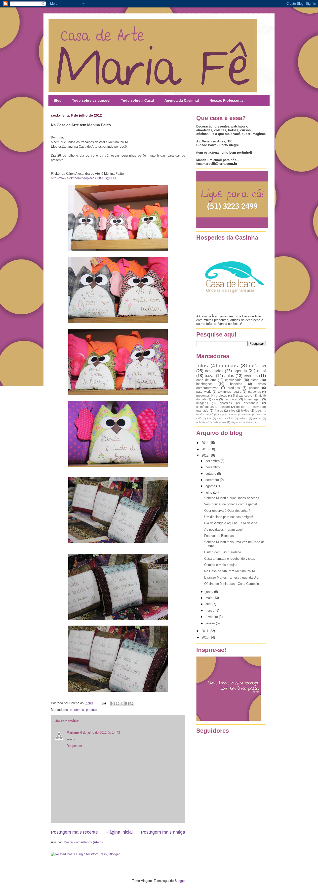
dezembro (213, 461)
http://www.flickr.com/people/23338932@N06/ (83, 178)
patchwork (203, 391)
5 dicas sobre (242, 395)
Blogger (180, 881)
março (210, 610)
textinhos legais (229, 391)
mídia (230, 418)
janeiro (210, 623)
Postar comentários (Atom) (83, 842)
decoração (231, 399)
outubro (211, 473)
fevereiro (212, 617)
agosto (210, 486)
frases (219, 410)
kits (219, 418)
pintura (257, 418)
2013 (205, 449)
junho (209, 592)
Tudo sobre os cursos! (91, 100)
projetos (221, 395)
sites (232, 410)
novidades (214, 371)
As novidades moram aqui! (223, 529)
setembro (212, 480)
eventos (251, 376)
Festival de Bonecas (219, 536)
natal (261, 371)
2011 (205, 631)
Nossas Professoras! (227, 100)
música (243, 418)
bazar (210, 376)
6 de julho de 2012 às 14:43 (100, 732)
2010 (205, 637)
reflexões (201, 422)
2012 (205, 455)
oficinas (259, 366)
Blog (58, 100)
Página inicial (119, 832)
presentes (77, 710)
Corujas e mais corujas (220, 565)
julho (209, 492)
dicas (254, 380)
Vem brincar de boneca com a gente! (230, 504)
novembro (213, 467)
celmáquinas (205, 406)
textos (245, 410)
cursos (230, 365)
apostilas (226, 403)
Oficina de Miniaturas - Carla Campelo (231, 584)
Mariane (73, 732)
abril (208, 604)
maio (209, 598)
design (240, 406)
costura (225, 406)
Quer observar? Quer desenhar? (227, 510)
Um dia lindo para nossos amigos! (228, 517)
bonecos (236, 384)
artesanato (251, 403)
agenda (240, 371)
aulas (229, 376)
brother (233, 414)
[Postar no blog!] (117, 703)
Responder (74, 746)
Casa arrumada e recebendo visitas (229, 558)
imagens (202, 403)
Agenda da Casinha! (181, 100)
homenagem (252, 399)
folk (209, 418)
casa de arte (206, 380)
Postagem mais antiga (163, 832)
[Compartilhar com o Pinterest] (131, 703)
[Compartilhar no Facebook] (126, 703)
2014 (205, 443)
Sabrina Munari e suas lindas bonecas (231, 498)
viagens (235, 422)
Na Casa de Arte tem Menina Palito (229, 571)
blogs (221, 414)
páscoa (254, 388)
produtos (92, 710)
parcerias (254, 391)
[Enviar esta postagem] (103, 703)
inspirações (204, 384)
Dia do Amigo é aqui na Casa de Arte (230, 523)
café (215, 399)
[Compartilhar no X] (122, 703)
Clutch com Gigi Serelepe (222, 552)
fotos (202, 365)
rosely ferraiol (218, 422)
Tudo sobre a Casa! (137, 100)
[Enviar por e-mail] (112, 703)
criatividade (233, 380)
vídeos (248, 422)
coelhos (246, 414)
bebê (210, 414)
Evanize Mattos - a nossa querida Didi (231, 577)
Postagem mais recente (74, 832)
